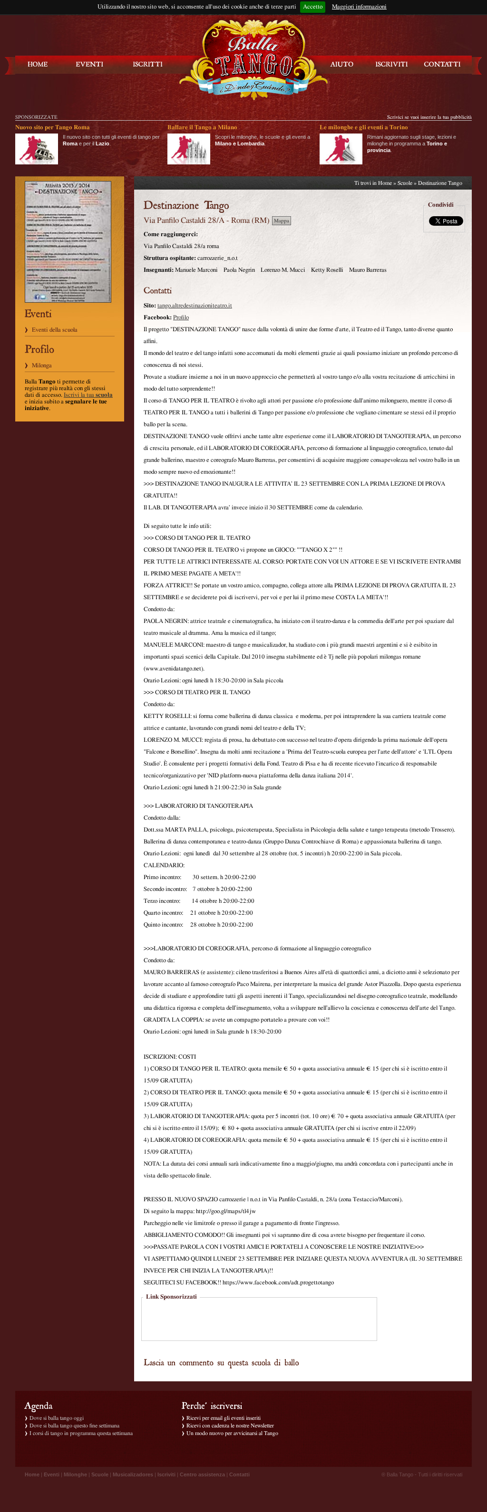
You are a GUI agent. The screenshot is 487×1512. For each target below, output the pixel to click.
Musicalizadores (133, 1474)
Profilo (181, 318)
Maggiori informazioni (359, 7)
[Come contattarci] (442, 64)
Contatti (239, 1474)
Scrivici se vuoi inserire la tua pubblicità (429, 117)
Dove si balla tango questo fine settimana (74, 1425)
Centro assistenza (202, 1474)
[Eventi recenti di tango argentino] (38, 64)
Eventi (51, 1474)
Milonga (42, 366)
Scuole (405, 183)
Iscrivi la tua (88, 395)
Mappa (281, 220)
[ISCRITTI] (148, 64)
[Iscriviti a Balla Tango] (392, 64)
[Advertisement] (259, 1320)
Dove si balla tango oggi (56, 1418)
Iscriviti (166, 1474)
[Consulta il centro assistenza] (342, 64)
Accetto (312, 7)
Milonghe (75, 1474)
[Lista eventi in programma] (90, 64)
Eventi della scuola (55, 330)
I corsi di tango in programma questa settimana (81, 1433)
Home (385, 183)
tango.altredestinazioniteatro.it (194, 306)
